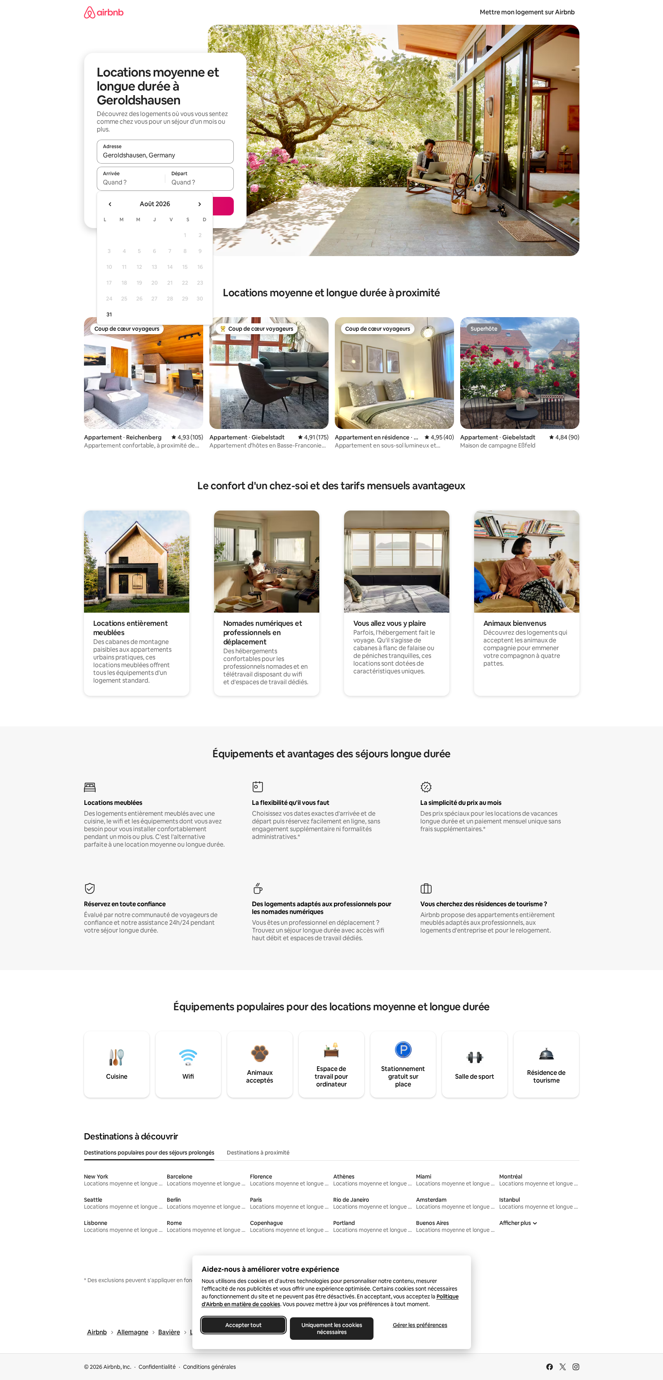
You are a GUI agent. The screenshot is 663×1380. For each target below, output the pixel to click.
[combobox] (165, 155)
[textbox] (131, 182)
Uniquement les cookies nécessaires (331, 1329)
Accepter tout (243, 1325)
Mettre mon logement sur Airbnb (527, 12)
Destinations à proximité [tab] (258, 1152)
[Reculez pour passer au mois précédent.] (110, 204)
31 (109, 314)
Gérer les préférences (419, 1325)
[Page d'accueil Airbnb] (103, 12)
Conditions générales (209, 1366)
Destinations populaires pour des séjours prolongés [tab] (149, 1152)
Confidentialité (157, 1366)
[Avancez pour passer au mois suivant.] (199, 204)
